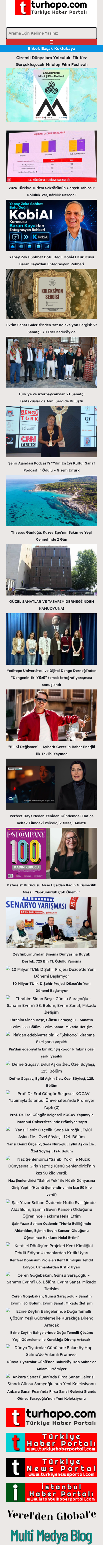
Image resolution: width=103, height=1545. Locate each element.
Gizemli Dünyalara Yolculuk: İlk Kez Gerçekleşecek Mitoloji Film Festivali (52, 61)
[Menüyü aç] (51, 42)
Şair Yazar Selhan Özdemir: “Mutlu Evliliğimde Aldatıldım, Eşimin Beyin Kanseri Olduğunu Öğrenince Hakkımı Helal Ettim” (51, 1230)
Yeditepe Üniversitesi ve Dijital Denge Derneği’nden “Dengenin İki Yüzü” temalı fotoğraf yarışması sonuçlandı (51, 677)
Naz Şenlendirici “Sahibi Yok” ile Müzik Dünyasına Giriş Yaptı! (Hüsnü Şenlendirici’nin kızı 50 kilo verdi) (51, 1187)
